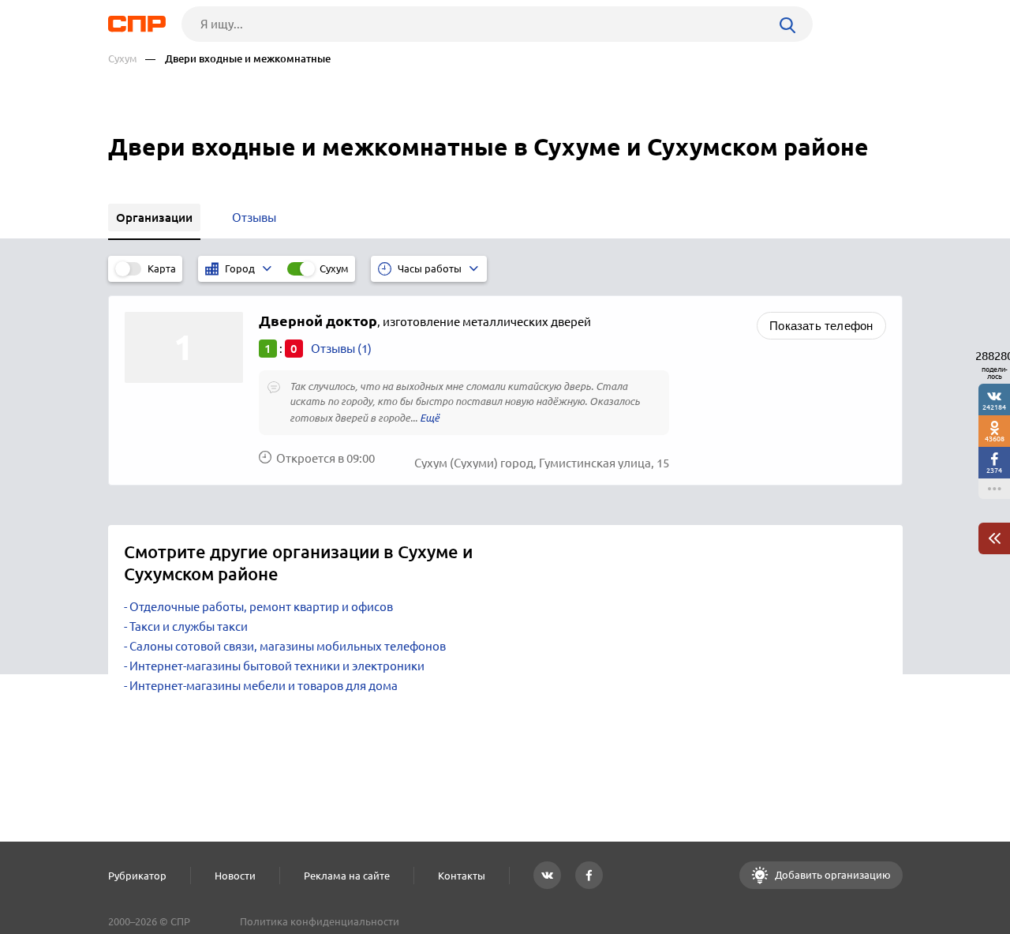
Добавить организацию (831, 874)
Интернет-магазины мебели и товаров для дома (263, 686)
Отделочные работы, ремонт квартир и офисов (261, 607)
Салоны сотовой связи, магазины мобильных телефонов (287, 646)
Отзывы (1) (341, 348)
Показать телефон (821, 325)
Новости (235, 875)
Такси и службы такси (188, 626)
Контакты (461, 875)
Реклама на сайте (347, 875)
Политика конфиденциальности (319, 921)
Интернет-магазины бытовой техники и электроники (277, 666)
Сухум (122, 59)
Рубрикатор (137, 875)
